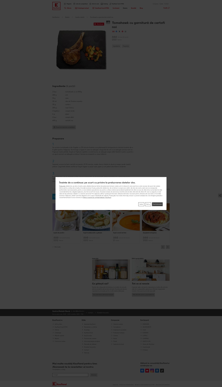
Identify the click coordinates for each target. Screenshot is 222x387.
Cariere (161, 4)
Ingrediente (116, 46)
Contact (166, 4)
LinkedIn (157, 371)
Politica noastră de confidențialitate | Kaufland (97, 197)
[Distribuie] (113, 31)
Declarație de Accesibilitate (163, 384)
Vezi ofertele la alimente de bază (103, 294)
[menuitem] (67, 8)
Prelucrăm (62, 186)
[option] (66, 223)
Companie (115, 320)
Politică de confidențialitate (126, 384)
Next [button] (168, 247)
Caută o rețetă (79, 17)
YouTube (147, 371)
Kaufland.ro (55, 17)
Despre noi (115, 384)
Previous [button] (163, 247)
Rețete (67, 17)
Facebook (142, 371)
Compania (155, 4)
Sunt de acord (157, 204)
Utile (84, 320)
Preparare (126, 46)
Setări (141, 204)
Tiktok (162, 371)
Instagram (152, 371)
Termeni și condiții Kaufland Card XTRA (145, 384)
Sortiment (144, 320)
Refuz (148, 204)
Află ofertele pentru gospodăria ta (143, 294)
